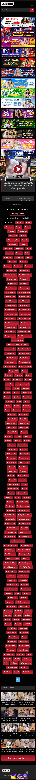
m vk (29, 257)
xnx (20, 401)
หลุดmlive (12, 650)
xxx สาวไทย (24, 462)
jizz (28, 253)
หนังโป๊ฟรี (24, 628)
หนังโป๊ (28, 624)
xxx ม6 (12, 445)
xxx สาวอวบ (12, 462)
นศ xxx (10, 602)
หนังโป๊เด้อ (25, 632)
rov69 (7, 379)
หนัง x (17, 619)
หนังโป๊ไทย (10, 222)
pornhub (9, 375)
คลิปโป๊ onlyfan (10, 563)
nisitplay (8, 266)
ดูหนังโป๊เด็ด (26, 589)
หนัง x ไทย (27, 619)
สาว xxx (8, 615)
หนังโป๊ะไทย (12, 632)
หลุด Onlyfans (25, 645)
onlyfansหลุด (14, 371)
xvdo (8, 405)
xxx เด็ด (24, 471)
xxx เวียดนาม (23, 475)
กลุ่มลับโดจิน (11, 519)
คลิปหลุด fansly (24, 209)
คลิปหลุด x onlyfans (11, 545)
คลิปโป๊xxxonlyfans (11, 567)
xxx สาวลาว (25, 453)
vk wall (8, 392)
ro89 (29, 375)
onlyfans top (26, 322)
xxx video (12, 414)
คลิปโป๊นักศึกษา (26, 567)
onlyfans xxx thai (25, 331)
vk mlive (26, 388)
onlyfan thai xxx (10, 274)
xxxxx (25, 488)
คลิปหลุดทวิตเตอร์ (13, 558)
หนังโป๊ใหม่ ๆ (14, 637)
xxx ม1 (19, 436)
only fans (18, 266)
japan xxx (20, 248)
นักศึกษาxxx (12, 606)
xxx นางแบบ (13, 432)
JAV (29, 248)
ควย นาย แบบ (25, 571)
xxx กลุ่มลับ (24, 414)
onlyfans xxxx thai (25, 336)
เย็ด (30, 654)
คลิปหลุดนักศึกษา (13, 218)
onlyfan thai (25, 270)
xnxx (27, 401)
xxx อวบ (12, 466)
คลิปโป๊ (26, 218)
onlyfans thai (10, 318)
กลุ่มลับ (11, 501)
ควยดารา (12, 576)
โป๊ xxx (15, 663)
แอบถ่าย (8, 659)
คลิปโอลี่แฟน (11, 571)
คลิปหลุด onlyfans (18, 213)
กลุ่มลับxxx (11, 510)
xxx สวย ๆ (13, 449)
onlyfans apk (25, 288)
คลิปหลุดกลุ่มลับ (25, 554)
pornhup (19, 375)
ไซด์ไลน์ (8, 672)
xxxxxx (12, 493)
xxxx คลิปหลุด (14, 488)
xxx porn (27, 410)
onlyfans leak (12, 305)
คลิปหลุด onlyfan (25, 536)
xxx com (16, 410)
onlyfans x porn (11, 327)
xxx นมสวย (12, 427)
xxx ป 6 (25, 432)
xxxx (25, 484)
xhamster (10, 401)
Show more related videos (18, 758)
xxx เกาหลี (13, 471)
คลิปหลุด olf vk (10, 536)
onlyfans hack (25, 301)
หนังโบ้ (19, 624)
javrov (20, 253)
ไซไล (17, 672)
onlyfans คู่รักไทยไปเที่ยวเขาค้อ (18, 344)
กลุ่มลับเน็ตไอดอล (25, 515)
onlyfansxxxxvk (25, 362)
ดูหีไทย (9, 593)
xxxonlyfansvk (14, 484)
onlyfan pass (12, 270)
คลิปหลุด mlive (25, 532)
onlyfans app (11, 292)
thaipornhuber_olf (23, 384)
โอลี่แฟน (24, 667)
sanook (29, 379)
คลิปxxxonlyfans (25, 523)
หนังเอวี (9, 624)
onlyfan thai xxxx (26, 274)
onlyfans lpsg (25, 305)
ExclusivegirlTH (13, 240)
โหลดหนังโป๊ (13, 667)
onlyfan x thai (12, 279)
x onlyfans (28, 397)
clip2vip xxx (23, 231)
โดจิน (18, 659)
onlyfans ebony (25, 296)
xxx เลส (12, 475)
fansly (25, 240)
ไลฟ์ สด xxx (28, 672)
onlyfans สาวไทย (25, 349)
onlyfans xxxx (10, 336)
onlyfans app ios (25, 292)
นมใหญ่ (24, 597)
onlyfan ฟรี (25, 279)
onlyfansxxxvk (11, 362)
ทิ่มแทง (27, 593)
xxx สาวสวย (12, 458)
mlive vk (24, 261)
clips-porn (14, 235)
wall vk (17, 397)
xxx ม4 (18, 440)
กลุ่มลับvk (10, 506)
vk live (17, 388)
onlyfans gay (11, 301)
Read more (17, 204)
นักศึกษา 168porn (23, 602)
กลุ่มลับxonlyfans (24, 506)
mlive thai (13, 261)
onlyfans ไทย (12, 357)
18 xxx (20, 222)
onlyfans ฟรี (10, 349)
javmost (10, 253)
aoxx (29, 222)
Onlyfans (24, 283)
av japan (9, 227)
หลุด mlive (24, 641)
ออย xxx (21, 654)
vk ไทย (8, 397)
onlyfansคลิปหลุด (26, 366)
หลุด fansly (13, 641)
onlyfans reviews (12, 314)
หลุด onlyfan (11, 645)
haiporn (24, 244)
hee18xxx (9, 248)
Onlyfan (29, 266)
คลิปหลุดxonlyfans (24, 549)
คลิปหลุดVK (10, 549)
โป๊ (6, 663)
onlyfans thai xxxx (12, 322)
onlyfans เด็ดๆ (11, 353)
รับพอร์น (19, 610)
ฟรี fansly (8, 610)
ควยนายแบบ (24, 576)
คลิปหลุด (11, 209)
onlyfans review (25, 309)
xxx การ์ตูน (13, 419)
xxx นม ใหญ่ (24, 423)
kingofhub (8, 257)
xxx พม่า (9, 436)
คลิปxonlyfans (11, 523)
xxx (8, 410)
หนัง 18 (19, 615)
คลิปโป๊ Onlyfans (25, 563)
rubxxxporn (18, 379)
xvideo (17, 405)
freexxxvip (13, 244)
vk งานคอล (27, 392)
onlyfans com (11, 296)
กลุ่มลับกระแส (24, 510)
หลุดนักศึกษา (24, 650)
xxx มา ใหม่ (23, 445)
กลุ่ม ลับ (27, 497)
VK (9, 388)
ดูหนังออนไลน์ (13, 584)
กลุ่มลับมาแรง (10, 515)
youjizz (9, 497)
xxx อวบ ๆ (23, 466)
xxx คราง (24, 419)
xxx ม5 (28, 440)
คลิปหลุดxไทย (11, 554)
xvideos (27, 405)
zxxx (18, 497)
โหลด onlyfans (26, 663)
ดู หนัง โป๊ (24, 580)
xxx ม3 (9, 440)
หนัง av (28, 615)
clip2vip (12, 231)
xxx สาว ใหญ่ (12, 453)
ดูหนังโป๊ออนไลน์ (12, 589)
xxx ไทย (13, 480)
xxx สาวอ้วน (24, 458)
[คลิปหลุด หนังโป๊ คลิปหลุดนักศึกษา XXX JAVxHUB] (15, 4)
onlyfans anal (12, 288)
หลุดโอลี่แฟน (9, 654)
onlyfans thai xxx (25, 318)
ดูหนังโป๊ (25, 584)
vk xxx (17, 392)
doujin (24, 235)
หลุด (25, 637)
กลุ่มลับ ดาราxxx (23, 501)
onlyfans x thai (25, 327)
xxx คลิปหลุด (12, 423)
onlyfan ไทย (13, 283)
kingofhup (20, 257)
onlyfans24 (25, 357)
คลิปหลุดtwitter (27, 545)
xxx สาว (24, 449)
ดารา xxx (13, 580)
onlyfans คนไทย (18, 340)
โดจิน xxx (28, 659)
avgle (19, 227)
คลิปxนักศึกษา (13, 528)
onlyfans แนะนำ (25, 353)
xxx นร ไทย (24, 427)
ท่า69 (18, 593)
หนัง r (8, 619)
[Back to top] (30, 774)
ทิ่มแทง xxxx (13, 597)
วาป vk (29, 610)
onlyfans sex (26, 314)
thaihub (10, 384)
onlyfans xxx (10, 331)
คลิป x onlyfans (24, 519)
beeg (28, 227)
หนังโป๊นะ (13, 628)
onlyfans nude (11, 309)
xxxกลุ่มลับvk (23, 493)
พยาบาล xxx (24, 606)
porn (25, 371)
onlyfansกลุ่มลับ (10, 366)
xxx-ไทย (23, 480)
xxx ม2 (28, 436)
